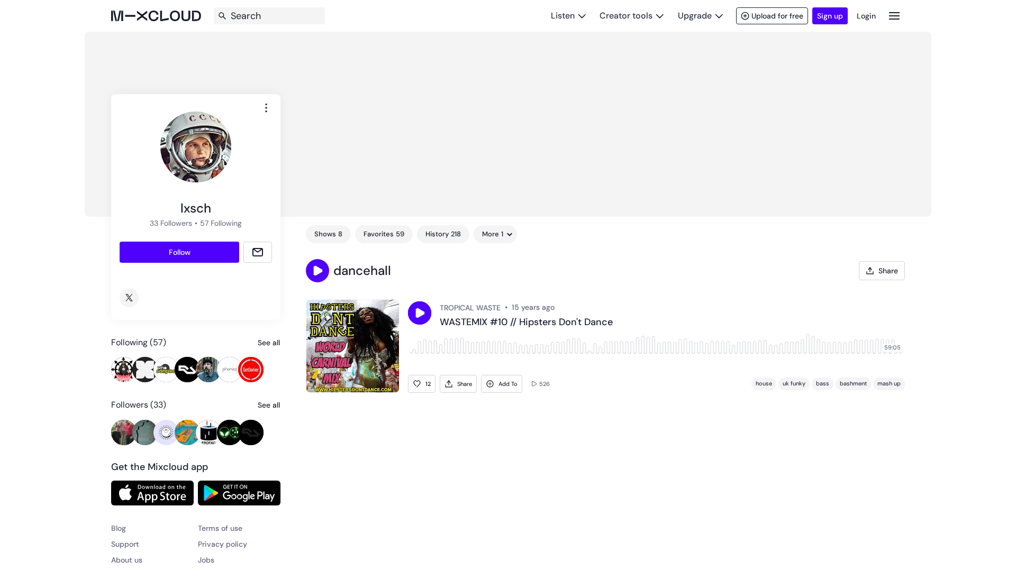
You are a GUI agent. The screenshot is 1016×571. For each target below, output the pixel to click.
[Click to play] (419, 313)
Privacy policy (222, 544)
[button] (317, 270)
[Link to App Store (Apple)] (152, 493)
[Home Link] (156, 16)
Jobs (206, 560)
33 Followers (171, 223)
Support (125, 544)
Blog (118, 528)
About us (126, 560)
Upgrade (695, 15)
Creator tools (626, 15)
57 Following (221, 223)
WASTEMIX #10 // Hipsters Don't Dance (526, 322)
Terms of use (220, 528)
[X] (129, 297)
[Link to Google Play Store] (239, 493)
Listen (563, 15)
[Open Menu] (894, 15)
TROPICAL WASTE (470, 307)
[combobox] (266, 107)
